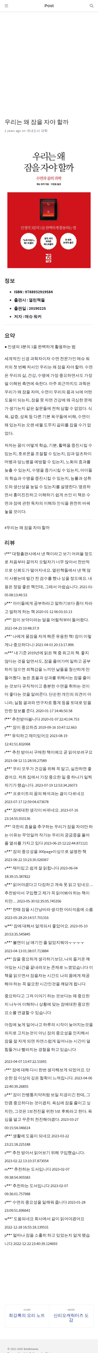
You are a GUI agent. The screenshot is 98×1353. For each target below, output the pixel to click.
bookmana (31, 1349)
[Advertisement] (49, 60)
